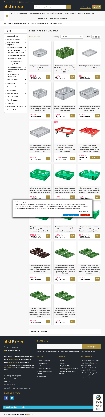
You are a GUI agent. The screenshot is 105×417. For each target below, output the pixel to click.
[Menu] (101, 395)
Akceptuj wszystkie (71, 215)
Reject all (85, 215)
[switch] (98, 409)
